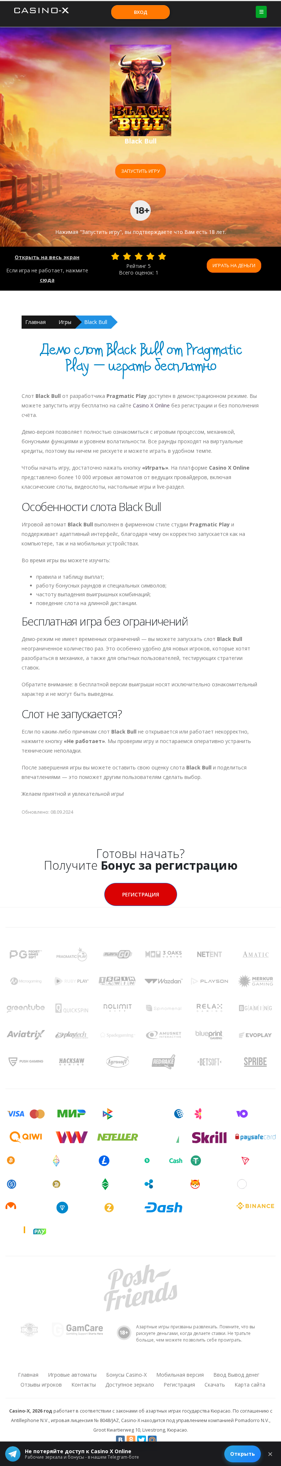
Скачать (215, 1384)
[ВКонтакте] (120, 1440)
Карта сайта (250, 1384)
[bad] (115, 256)
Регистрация (140, 894)
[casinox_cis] (121, 1361)
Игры (65, 321)
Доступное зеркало (129, 1384)
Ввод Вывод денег (236, 1374)
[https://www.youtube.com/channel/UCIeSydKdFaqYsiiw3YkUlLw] (102, 1361)
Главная (35, 321)
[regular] (139, 256)
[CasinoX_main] (159, 1361)
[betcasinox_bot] (178, 1361)
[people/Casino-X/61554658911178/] (140, 1361)
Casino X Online (151, 405)
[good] (150, 256)
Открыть (242, 1453)
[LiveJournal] (162, 1440)
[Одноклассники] (131, 1440)
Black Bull (95, 321)
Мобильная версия (180, 1374)
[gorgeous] (162, 256)
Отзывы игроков (41, 1384)
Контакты (83, 1384)
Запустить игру (140, 171)
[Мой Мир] (152, 1440)
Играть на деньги (234, 265)
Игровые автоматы (72, 1374)
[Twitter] (141, 1440)
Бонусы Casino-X (126, 1374)
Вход (140, 12)
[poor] (127, 256)
